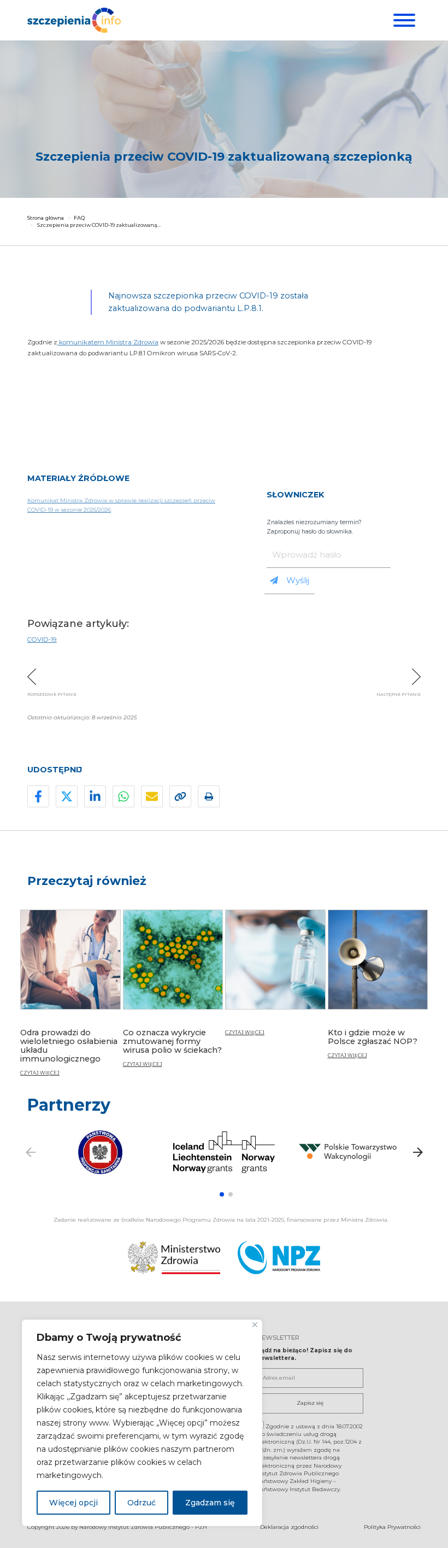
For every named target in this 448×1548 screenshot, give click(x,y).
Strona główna (45, 218)
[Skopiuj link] (180, 796)
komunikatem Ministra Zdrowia (107, 342)
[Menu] (403, 20)
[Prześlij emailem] (152, 796)
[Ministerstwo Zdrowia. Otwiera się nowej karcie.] (174, 1257)
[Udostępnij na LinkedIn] (95, 796)
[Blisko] (254, 1324)
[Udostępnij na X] (67, 796)
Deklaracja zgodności (289, 1527)
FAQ (79, 218)
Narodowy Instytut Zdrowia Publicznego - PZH (143, 1527)
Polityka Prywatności (392, 1527)
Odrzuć (141, 1503)
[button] (222, 1194)
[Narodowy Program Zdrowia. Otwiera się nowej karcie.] (279, 1257)
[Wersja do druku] (209, 796)
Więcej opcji (73, 1503)
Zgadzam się (210, 1503)
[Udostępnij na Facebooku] (38, 796)
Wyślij (297, 580)
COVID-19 (42, 639)
